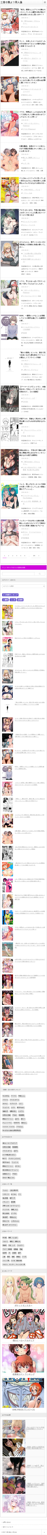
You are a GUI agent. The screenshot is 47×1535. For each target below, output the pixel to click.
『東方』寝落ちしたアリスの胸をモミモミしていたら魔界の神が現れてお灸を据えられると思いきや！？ (32, 12)
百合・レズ (12, 1245)
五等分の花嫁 (6, 1115)
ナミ (19, 1194)
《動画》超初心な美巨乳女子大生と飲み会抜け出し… (35, 1447)
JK (9, 1253)
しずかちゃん (15, 1221)
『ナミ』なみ (27, 193)
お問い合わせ (7, 1522)
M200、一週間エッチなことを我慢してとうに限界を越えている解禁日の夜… (32, 318)
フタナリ (5, 1241)
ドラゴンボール (14, 1100)
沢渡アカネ (31, 436)
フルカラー (20, 1245)
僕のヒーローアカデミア (10, 1143)
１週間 (5, 600)
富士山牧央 (6, 1213)
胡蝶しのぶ (14, 1209)
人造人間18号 (14, 1190)
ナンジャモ (6, 1209)
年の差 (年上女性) (33, 470)
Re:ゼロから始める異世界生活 (12, 1130)
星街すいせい (27, 95)
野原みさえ (13, 1217)
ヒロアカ (21, 1111)
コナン (21, 1103)
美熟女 (18, 1257)
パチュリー (6, 1202)
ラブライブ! (13, 1103)
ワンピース (6, 1107)
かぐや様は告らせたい (9, 1155)
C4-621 (25, 401)
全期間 (20, 600)
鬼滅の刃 (5, 1111)
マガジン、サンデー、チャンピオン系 (14, 1264)
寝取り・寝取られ (15, 1241)
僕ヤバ (23, 1119)
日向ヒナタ (6, 1221)
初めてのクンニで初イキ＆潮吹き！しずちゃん (27, 638)
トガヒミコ (6, 1194)
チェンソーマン (7, 1123)
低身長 (5, 1253)
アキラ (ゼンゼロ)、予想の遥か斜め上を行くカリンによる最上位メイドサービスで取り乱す (32, 212)
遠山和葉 (5, 1198)
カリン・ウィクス (29, 225)
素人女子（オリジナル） (10, 1225)
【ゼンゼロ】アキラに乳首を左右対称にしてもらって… (35, 1428)
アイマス (13, 1096)
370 (34, 555)
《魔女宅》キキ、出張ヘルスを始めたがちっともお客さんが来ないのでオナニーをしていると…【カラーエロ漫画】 (30, 945)
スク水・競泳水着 (16, 1260)
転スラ (5, 1158)
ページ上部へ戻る (44, 1532)
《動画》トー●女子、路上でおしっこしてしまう (35, 1466)
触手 (19, 1253)
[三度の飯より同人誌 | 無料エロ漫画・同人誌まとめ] (12, 4)
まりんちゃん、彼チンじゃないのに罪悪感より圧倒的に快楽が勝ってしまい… (32, 244)
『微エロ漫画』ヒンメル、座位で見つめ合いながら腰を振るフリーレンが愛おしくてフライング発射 (32, 355)
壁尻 (8, 1257)
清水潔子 (5, 1217)
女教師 (14, 1253)
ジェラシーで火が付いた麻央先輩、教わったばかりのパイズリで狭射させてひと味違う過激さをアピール (32, 523)
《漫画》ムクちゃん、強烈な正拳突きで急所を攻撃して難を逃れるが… (35, 1485)
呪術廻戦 (21, 1115)
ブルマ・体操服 (7, 1249)
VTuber (14, 1115)
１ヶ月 (12, 600)
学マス (25, 532)
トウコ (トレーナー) (30, 296)
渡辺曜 (13, 1202)
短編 (39, 296)
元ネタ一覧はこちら (8, 1177)
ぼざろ (17, 1119)
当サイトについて (8, 1527)
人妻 (4, 1257)
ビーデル (13, 1213)
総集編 (16, 1249)
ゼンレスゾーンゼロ (30, 221)
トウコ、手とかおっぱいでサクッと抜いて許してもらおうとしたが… (32, 282)
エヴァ (13, 1107)
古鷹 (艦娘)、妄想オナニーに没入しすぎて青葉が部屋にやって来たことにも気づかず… (32, 148)
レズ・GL (26, 163)
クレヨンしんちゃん (14, 1158)
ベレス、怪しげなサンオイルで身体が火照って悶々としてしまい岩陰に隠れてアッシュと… (32, 486)
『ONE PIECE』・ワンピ (31, 190)
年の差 (5, 1237)
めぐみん (13, 1194)
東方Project (20, 1107)
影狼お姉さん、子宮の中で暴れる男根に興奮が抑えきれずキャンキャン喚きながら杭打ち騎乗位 (32, 452)
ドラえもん (19, 1126)
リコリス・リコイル (8, 1126)
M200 (25, 333)
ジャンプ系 (6, 1260)
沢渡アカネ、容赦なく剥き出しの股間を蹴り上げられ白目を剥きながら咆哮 (32, 421)
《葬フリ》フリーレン (30, 370)
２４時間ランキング (10, 595)
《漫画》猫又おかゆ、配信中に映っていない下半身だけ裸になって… (35, 1503)
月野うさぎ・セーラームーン (11, 1205)
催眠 (13, 1257)
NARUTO (16, 1123)
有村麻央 (26, 538)
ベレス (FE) (27, 501)
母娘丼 (5, 1245)
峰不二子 (12, 1198)
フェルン (5, 1190)
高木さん (24, 1123)
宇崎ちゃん (21, 1096)
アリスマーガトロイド (30, 27)
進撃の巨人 (13, 1111)
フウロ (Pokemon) (29, 129)
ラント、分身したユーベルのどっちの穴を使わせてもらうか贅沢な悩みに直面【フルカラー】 (32, 43)
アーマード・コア (29, 398)
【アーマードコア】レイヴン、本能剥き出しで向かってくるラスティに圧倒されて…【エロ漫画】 (32, 389)
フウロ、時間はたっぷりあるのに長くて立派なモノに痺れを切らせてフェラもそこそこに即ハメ (32, 114)
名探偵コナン (6, 1174)
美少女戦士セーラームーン (10, 1170)
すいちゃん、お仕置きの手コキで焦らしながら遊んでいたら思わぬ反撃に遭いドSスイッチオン (32, 80)
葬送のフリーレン (8, 1119)
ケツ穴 (24, 1257)
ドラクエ (5, 1100)
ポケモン (5, 1103)
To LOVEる (6, 1096)
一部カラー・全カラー (30, 58)
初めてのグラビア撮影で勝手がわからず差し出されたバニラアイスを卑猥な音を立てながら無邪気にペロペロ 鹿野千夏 (30, 897)
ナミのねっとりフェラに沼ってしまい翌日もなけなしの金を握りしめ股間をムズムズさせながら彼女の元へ (32, 180)
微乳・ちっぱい (13, 1237)
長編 (21, 1249)
